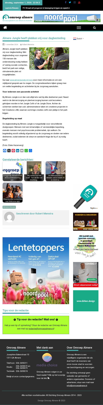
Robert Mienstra (28, 44)
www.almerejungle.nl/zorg (21, 80)
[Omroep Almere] (5, 27)
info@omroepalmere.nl (77, 385)
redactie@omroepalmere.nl (41, 328)
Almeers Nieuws (9, 207)
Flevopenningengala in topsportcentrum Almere (44, 8)
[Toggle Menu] (79, 27)
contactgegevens (26, 376)
